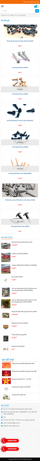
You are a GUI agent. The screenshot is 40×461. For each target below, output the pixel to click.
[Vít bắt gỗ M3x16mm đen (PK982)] (20, 217)
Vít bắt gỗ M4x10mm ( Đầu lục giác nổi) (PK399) (20, 120)
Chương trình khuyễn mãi (19, 394)
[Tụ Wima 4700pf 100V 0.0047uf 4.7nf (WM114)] (6, 269)
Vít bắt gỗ (23, 15)
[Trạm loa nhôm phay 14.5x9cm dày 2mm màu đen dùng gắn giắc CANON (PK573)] (6, 304)
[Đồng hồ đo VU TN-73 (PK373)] (6, 327)
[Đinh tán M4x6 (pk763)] (6, 350)
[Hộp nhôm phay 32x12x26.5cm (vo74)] (6, 246)
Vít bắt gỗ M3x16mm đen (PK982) (20, 226)
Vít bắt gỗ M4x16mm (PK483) (20, 94)
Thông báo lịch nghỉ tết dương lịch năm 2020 (24, 371)
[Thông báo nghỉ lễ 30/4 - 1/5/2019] (6, 381)
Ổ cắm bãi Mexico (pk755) (19, 334)
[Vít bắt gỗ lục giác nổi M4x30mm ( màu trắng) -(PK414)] (20, 190)
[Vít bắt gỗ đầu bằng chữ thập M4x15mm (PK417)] (20, 31)
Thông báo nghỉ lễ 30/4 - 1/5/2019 (21, 379)
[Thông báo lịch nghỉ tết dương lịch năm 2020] (6, 373)
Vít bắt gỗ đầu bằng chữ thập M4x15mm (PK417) (20, 41)
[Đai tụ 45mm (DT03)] (6, 280)
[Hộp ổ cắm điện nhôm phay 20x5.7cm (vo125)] (6, 315)
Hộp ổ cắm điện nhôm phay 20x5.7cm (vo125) (24, 311)
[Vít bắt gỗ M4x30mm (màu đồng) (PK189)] (20, 164)
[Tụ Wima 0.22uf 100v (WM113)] (6, 257)
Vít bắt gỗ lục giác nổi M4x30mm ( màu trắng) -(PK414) (20, 200)
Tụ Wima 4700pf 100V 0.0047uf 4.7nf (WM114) (24, 265)
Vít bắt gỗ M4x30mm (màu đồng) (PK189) (20, 173)
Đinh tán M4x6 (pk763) (18, 346)
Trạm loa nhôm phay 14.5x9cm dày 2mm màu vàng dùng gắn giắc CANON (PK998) (24, 289)
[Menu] (2, 6)
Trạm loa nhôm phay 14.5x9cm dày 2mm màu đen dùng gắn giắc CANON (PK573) (24, 301)
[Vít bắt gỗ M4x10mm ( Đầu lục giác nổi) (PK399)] (20, 111)
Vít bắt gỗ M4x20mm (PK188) (20, 147)
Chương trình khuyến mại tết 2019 (21, 387)
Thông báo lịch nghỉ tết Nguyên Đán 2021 (23, 363)
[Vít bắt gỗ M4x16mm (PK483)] (20, 84)
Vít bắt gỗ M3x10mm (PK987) (20, 67)
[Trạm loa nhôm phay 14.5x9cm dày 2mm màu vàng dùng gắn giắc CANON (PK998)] (6, 292)
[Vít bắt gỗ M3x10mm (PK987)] (20, 58)
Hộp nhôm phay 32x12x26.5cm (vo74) (22, 242)
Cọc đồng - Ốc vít (13, 15)
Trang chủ (3, 15)
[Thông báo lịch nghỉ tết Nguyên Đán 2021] (6, 365)
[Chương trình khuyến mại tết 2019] (6, 389)
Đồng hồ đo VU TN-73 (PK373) (20, 323)
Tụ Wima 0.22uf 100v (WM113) (20, 253)
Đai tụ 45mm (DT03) (17, 277)
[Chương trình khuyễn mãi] (6, 397)
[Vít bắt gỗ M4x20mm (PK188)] (20, 137)
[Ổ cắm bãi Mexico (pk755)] (6, 338)
